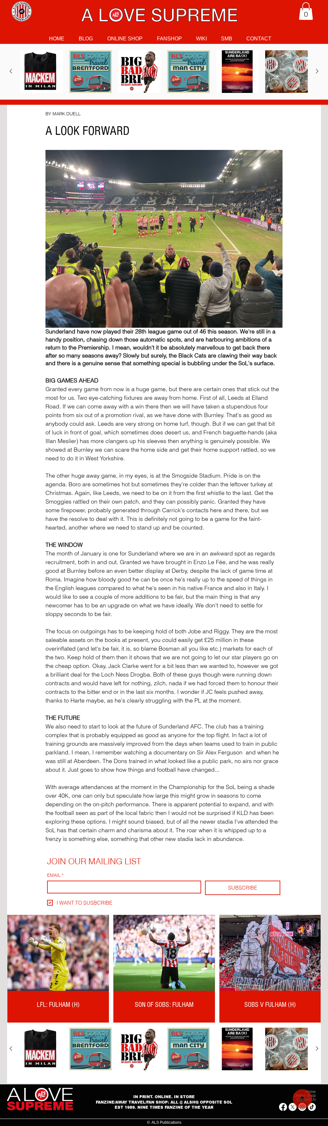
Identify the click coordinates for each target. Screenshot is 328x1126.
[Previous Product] (11, 71)
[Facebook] (283, 1107)
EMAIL (55, 875)
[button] (306, 11)
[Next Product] (317, 71)
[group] (164, 71)
